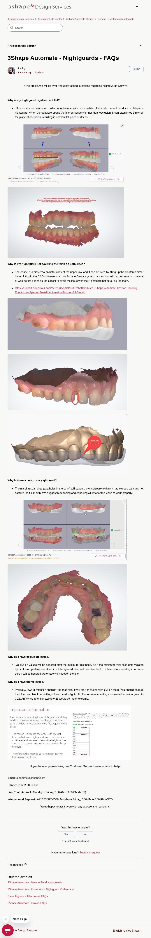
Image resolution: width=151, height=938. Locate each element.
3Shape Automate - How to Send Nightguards (35, 882)
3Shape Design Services (21, 19)
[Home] (41, 6)
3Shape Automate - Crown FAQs (27, 903)
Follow (136, 69)
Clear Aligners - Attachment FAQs (28, 896)
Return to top (16, 864)
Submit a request (89, 852)
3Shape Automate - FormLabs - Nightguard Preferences (41, 889)
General (102, 19)
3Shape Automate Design (79, 19)
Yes (66, 834)
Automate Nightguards (122, 19)
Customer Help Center (50, 19)
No (85, 834)
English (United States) (127, 930)
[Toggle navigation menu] (136, 7)
